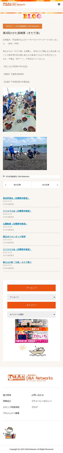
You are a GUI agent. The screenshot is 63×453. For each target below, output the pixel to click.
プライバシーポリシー (42, 401)
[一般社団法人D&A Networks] (14, 4)
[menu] (59, 4)
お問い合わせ (38, 395)
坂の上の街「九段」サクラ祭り (17, 262)
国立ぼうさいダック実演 (14, 236)
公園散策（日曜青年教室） (15, 224)
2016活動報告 (8, 243)
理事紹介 (7, 401)
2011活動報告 (8, 255)
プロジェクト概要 (11, 413)
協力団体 (7, 395)
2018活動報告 (21, 26)
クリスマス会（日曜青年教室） (17, 211)
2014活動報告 (8, 230)
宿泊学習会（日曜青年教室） (16, 198)
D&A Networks (33, 26)
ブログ (35, 407)
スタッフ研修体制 (11, 407)
